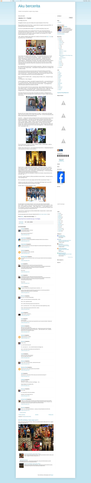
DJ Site (60, 239)
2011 (59, 38)
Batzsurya (23, 341)
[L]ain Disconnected (62, 253)
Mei (60, 48)
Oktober (60, 41)
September (61, 42)
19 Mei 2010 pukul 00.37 (25, 292)
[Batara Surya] (61, 182)
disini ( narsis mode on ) (43, 214)
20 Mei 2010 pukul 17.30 (25, 395)
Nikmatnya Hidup (24, 256)
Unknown (22, 250)
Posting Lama (51, 414)
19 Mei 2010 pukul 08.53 (25, 315)
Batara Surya (59, 170)
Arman (22, 286)
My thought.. (60, 83)
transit (22, 353)
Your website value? (61, 161)
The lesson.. (60, 88)
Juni (60, 46)
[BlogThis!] (28, 222)
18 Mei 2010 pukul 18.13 (25, 234)
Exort (35, 28)
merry (47, 36)
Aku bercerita (29, 6)
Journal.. (59, 79)
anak (59, 71)
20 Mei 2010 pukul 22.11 (25, 404)
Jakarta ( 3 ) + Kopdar (62, 51)
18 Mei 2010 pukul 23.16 (25, 271)
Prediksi (60, 59)
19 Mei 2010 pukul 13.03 (25, 350)
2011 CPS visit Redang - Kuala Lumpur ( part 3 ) (28, 419)
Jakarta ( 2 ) (61, 52)
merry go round (23, 399)
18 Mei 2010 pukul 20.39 (25, 253)
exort (22, 263)
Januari (60, 65)
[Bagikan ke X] (29, 222)
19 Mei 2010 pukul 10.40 (25, 322)
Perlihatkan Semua (70, 257)
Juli (60, 45)
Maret (60, 62)
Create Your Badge (60, 183)
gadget (59, 74)
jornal (59, 78)
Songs (59, 85)
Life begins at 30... (62, 235)
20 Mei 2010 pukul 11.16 (25, 376)
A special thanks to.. (62, 57)
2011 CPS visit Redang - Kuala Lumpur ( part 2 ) (32, 463)
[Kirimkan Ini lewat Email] (27, 222)
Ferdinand (23, 379)
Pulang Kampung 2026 (62, 236)
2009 (59, 67)
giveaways (60, 75)
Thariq (22, 312)
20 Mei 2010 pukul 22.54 (25, 410)
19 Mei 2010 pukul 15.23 (25, 357)
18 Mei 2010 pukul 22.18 (25, 260)
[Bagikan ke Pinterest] (32, 222)
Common (59, 73)
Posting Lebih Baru (22, 414)
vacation (22, 223)
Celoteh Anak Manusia (62, 248)
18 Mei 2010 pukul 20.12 (25, 247)
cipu (50, 36)
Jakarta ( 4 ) (61, 49)
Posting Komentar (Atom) (27, 416)
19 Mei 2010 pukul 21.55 (25, 370)
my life (59, 81)
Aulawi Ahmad (23, 238)
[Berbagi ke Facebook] (31, 222)
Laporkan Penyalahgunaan (63, 92)
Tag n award (60, 228)
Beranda (36, 414)
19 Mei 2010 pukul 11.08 (25, 331)
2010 (59, 39)
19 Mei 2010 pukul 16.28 (25, 363)
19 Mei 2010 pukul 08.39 (25, 309)
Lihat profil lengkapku (61, 33)
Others (59, 84)
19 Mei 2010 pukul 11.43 (25, 338)
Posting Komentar (23, 412)
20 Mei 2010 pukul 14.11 (25, 385)
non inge (22, 228)
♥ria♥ (22, 318)
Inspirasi (59, 76)
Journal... (59, 80)
